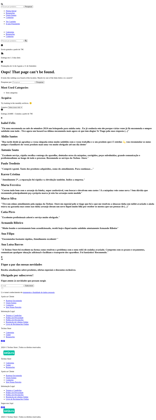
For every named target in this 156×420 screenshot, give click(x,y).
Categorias (10, 32)
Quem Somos (11, 15)
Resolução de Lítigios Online (17, 322)
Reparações (10, 13)
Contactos (10, 17)
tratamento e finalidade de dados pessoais (38, 292)
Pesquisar (28, 7)
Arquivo (4, 107)
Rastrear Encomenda (14, 301)
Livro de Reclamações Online (17, 324)
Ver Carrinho (11, 22)
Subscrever (29, 286)
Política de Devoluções (15, 320)
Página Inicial (11, 11)
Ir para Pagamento (13, 24)
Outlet (8, 335)
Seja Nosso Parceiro (13, 307)
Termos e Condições (14, 315)
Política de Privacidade (14, 318)
